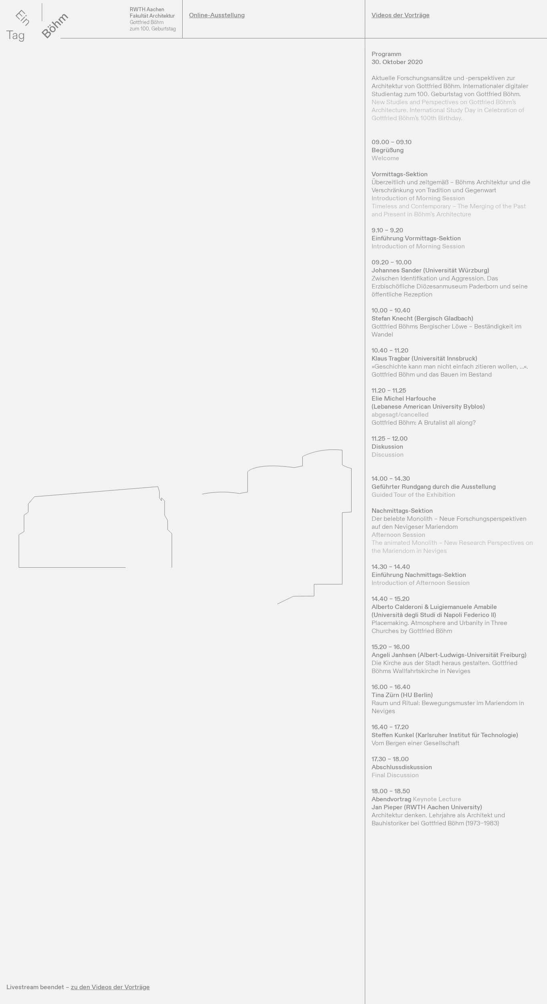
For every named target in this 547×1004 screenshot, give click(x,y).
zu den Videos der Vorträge (110, 987)
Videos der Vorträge (401, 15)
